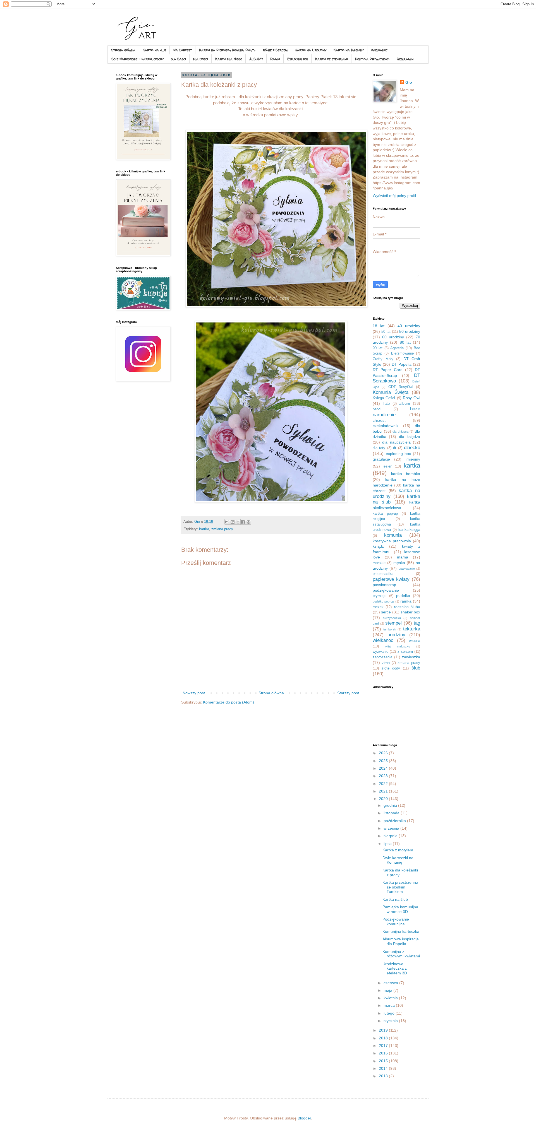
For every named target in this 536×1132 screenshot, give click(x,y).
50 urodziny (409, 331)
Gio (408, 82)
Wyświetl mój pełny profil (394, 195)
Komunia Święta (390, 392)
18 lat (378, 326)
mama (402, 557)
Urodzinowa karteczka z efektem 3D (394, 969)
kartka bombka (405, 473)
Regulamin (405, 59)
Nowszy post (194, 693)
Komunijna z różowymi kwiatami (401, 953)
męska (399, 562)
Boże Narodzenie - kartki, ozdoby (137, 59)
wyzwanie (380, 652)
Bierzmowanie (402, 353)
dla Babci (178, 59)
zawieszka (411, 657)
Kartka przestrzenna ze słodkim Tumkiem (400, 887)
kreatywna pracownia (392, 541)
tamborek (389, 629)
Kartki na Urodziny (310, 50)
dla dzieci (200, 59)
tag (417, 623)
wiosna (414, 641)
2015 (384, 1061)
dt (394, 448)
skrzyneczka (392, 618)
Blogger (304, 1118)
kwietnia (391, 998)
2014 (384, 1068)
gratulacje (381, 459)
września (392, 828)
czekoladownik (385, 425)
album (404, 403)
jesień (387, 466)
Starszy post (348, 693)
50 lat (386, 332)
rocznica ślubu (407, 606)
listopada (392, 813)
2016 (384, 1053)
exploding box (398, 453)
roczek (378, 607)
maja (388, 990)
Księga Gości (384, 398)
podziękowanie (386, 590)
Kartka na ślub (395, 899)
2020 (384, 798)
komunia (393, 535)
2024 (384, 768)
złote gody (391, 668)
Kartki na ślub (154, 50)
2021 (384, 791)
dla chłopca (400, 431)
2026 (384, 753)
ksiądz (378, 546)
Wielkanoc (379, 50)
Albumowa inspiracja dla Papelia (400, 941)
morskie (379, 563)
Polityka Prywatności (372, 59)
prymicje (379, 596)
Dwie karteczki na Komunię (397, 860)
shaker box (410, 612)
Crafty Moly (383, 359)
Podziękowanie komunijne (395, 921)
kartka (204, 529)
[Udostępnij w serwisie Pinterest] (248, 522)
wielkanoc (383, 640)
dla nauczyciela (396, 442)
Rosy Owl (411, 398)
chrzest (379, 420)
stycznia (391, 1020)
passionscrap (384, 584)
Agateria (397, 348)
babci (377, 409)
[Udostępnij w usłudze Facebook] (243, 522)
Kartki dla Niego (228, 59)
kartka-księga (409, 530)
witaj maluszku (397, 646)
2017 (384, 1045)
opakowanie (407, 568)
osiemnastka (383, 574)
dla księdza (409, 436)
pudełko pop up (383, 601)
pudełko (403, 595)
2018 (384, 1038)
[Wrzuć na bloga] (232, 522)
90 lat (377, 348)
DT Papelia (401, 364)
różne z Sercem (275, 50)
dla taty (379, 448)
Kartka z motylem (397, 850)
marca (390, 1005)
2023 (384, 776)
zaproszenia (382, 657)
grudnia (391, 805)
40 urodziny (409, 326)
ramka (405, 601)
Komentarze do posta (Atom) (228, 702)
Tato (386, 404)
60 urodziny (393, 337)
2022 (384, 783)
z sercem (405, 652)
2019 (384, 1030)
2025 (384, 760)
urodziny (396, 634)
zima (386, 663)
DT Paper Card (388, 369)
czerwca (391, 983)
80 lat (405, 342)
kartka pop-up (385, 514)
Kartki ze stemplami (331, 59)
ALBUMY (256, 59)
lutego (390, 1013)
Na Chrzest (182, 50)
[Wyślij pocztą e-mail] (227, 522)
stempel (393, 623)
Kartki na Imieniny (349, 50)
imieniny (413, 459)
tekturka (411, 629)
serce (386, 612)
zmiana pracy (222, 529)
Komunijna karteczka (400, 931)
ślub (415, 668)
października (395, 820)
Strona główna (123, 50)
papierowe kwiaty (391, 579)
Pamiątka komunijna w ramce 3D (400, 909)
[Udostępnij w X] (238, 522)
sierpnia (391, 836)
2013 (384, 1076)
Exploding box (297, 59)
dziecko (412, 447)
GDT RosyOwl (400, 387)
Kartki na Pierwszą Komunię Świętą (227, 50)
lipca (388, 843)
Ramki (275, 59)
